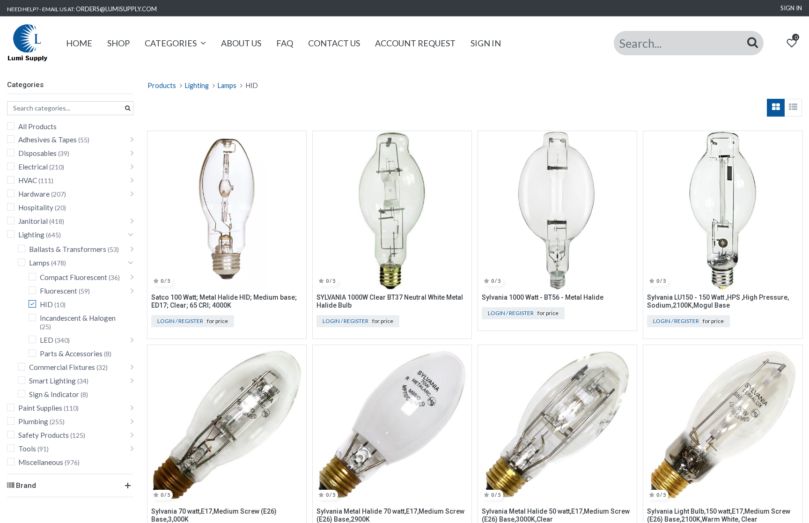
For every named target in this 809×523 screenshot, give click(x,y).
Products (161, 85)
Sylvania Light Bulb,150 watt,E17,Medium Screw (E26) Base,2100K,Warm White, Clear (718, 515)
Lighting (31, 234)
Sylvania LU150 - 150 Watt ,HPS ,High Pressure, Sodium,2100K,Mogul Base (718, 301)
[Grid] (776, 108)
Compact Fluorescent (73, 277)
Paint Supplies (40, 408)
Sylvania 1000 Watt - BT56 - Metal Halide (542, 297)
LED (46, 340)
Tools (27, 448)
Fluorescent (58, 291)
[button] (295, 143)
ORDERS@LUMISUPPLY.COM (116, 9)
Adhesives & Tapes (47, 139)
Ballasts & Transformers (67, 249)
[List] (793, 108)
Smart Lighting (52, 380)
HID (46, 304)
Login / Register (180, 320)
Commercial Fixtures (62, 367)
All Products (37, 126)
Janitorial (33, 221)
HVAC (27, 180)
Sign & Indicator (54, 394)
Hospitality (35, 207)
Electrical (33, 166)
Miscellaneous (40, 462)
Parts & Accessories (71, 353)
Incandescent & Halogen (78, 318)
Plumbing (33, 421)
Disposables (37, 153)
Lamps (39, 262)
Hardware (34, 194)
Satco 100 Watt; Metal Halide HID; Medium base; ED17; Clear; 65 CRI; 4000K (224, 301)
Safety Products (43, 435)
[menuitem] (79, 43)
